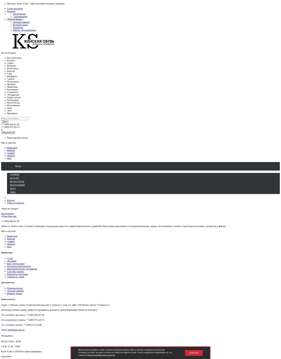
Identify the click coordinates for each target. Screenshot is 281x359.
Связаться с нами (15, 277)
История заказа (20, 25)
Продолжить (7, 213)
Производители (15, 288)
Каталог (11, 200)
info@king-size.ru (16, 330)
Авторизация (20, 16)
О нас (10, 258)
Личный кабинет (21, 22)
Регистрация (19, 14)
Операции (18, 27)
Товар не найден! (15, 203)
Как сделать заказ (15, 263)
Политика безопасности (19, 266)
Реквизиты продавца (17, 274)
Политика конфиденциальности (101, 355)
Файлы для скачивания (24, 30)
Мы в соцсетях (8, 143)
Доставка (11, 261)
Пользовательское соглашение (22, 269)
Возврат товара (14, 293)
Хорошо (193, 353)
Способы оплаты (15, 271)
